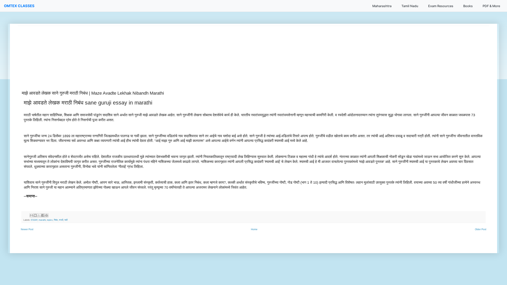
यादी (66, 220)
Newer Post (27, 229)
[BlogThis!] (35, 215)
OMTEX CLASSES (19, 6)
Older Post (480, 229)
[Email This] (31, 215)
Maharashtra (382, 6)
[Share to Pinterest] (47, 215)
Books (468, 6)
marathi (42, 220)
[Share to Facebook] (43, 215)
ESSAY (34, 220)
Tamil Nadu (409, 6)
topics (50, 220)
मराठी (61, 220)
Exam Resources (440, 6)
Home (254, 229)
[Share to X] (39, 215)
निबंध (56, 220)
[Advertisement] (136, 53)
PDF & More (491, 6)
